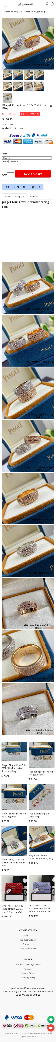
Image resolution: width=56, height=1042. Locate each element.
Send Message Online (28, 994)
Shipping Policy (28, 977)
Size (4, 153)
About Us (28, 935)
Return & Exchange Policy (27, 964)
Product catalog (28, 939)
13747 (12, 124)
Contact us (28, 944)
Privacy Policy (28, 973)
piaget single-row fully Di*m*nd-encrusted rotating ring (14, 768)
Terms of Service (28, 948)
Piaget (36, 11)
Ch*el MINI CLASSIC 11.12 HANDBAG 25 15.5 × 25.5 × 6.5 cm (12, 908)
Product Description (14, 196)
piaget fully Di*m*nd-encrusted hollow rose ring (13, 862)
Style (5, 161)
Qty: (4, 174)
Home (7, 11)
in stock (19, 128)
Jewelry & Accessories (22, 11)
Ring (42, 11)
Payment (28, 969)
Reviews (34, 196)
